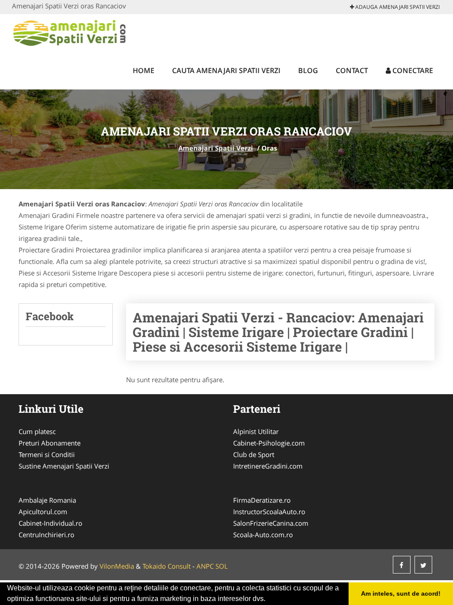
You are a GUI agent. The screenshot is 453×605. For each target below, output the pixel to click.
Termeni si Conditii (47, 454)
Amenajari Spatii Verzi (215, 147)
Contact (352, 70)
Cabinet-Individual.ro (50, 523)
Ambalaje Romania (47, 500)
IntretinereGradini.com (268, 466)
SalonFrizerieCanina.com (270, 523)
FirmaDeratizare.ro (262, 500)
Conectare (412, 70)
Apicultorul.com (43, 511)
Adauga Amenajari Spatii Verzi (397, 7)
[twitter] (423, 565)
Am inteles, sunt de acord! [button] (401, 593)
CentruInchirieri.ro (46, 534)
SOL (221, 566)
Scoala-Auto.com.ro (263, 534)
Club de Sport (253, 454)
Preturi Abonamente (50, 442)
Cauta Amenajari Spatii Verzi (226, 70)
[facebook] (402, 565)
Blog (308, 70)
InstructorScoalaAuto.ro (269, 511)
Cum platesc (37, 431)
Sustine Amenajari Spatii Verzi (64, 466)
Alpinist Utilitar (256, 431)
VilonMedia (117, 566)
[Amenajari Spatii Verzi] (70, 31)
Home (143, 70)
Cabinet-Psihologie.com (269, 442)
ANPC (205, 566)
